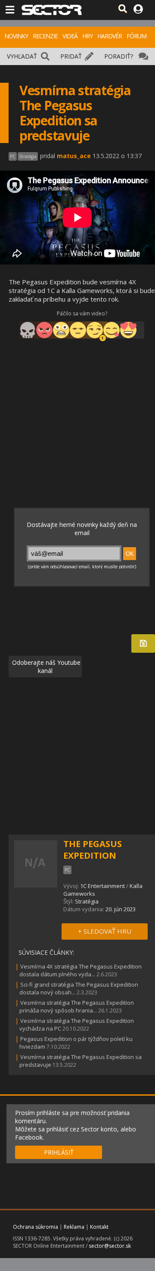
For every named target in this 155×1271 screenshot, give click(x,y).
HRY (87, 36)
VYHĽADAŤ (22, 56)
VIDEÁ (70, 36)
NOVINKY (16, 36)
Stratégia (87, 901)
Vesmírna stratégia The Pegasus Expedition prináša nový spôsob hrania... (76, 1006)
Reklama (74, 1227)
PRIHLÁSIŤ (59, 1152)
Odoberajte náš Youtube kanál (45, 666)
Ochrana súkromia (35, 1227)
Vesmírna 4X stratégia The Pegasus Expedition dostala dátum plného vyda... (80, 970)
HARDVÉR (109, 36)
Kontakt (99, 1227)
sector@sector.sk (110, 1245)
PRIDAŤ (71, 56)
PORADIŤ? (118, 56)
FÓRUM (136, 36)
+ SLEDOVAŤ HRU (104, 931)
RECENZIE (45, 36)
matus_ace (74, 156)
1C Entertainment (102, 886)
